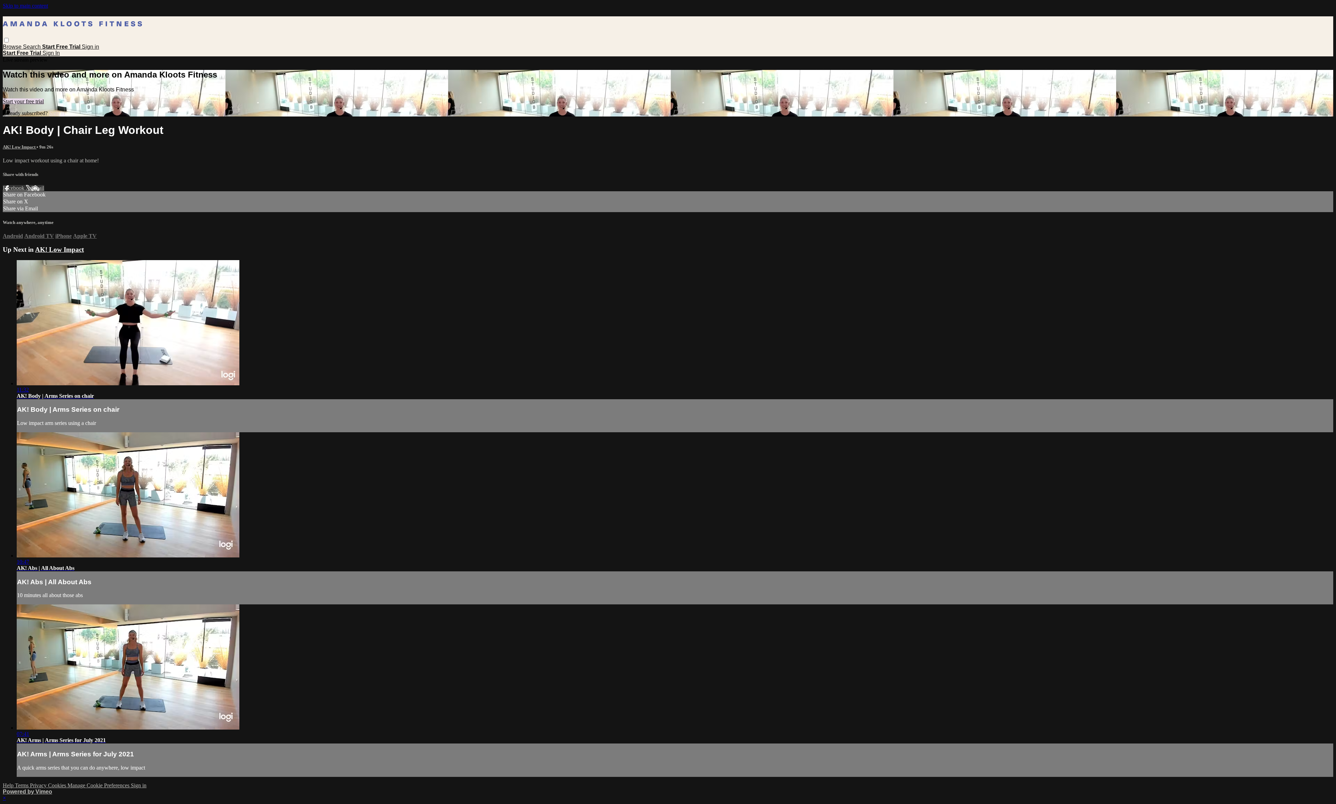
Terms (22, 785)
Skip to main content (25, 6)
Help (9, 785)
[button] (6, 40)
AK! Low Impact (20, 147)
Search (32, 47)
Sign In (51, 53)
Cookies (57, 785)
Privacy (39, 785)
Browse (13, 47)
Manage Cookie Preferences (99, 785)
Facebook (14, 188)
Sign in (90, 47)
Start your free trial (23, 101)
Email (37, 188)
